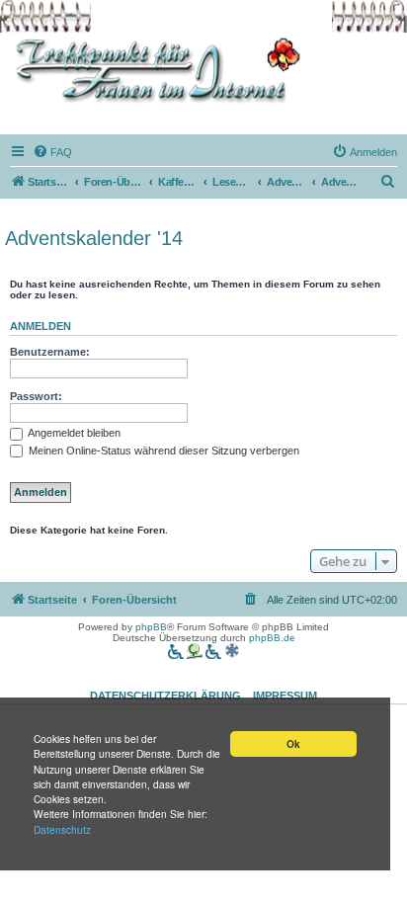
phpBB (151, 626)
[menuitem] (52, 152)
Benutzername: (50, 352)
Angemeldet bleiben (73, 433)
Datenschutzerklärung (165, 695)
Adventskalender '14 (94, 238)
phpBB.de (272, 637)
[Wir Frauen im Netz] (153, 71)
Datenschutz (62, 829)
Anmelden (40, 326)
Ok (293, 744)
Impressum (285, 695)
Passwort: (36, 396)
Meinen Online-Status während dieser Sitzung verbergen (162, 450)
